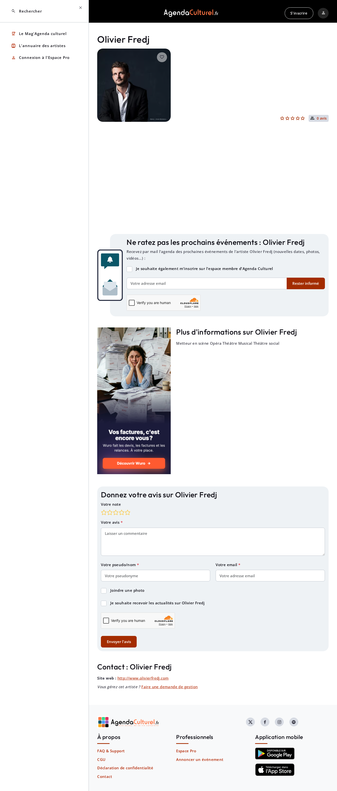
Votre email (227, 564)
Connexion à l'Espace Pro (40, 58)
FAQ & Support (111, 750)
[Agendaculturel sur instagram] (279, 722)
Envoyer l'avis (119, 641)
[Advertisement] (213, 188)
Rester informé (305, 283)
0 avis (322, 118)
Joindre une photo (127, 590)
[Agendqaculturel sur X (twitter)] (250, 722)
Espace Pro (186, 750)
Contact (104, 776)
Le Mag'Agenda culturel (39, 33)
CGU (101, 759)
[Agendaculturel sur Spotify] (293, 722)
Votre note (111, 504)
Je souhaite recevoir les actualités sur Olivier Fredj (157, 602)
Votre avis (110, 522)
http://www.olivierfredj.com (143, 678)
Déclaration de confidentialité (125, 767)
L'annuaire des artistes (38, 46)
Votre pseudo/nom (119, 564)
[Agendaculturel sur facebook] (265, 722)
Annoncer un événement (199, 759)
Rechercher (26, 11)
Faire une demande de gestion (169, 686)
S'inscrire (298, 13)
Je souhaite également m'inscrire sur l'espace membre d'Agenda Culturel (204, 268)
